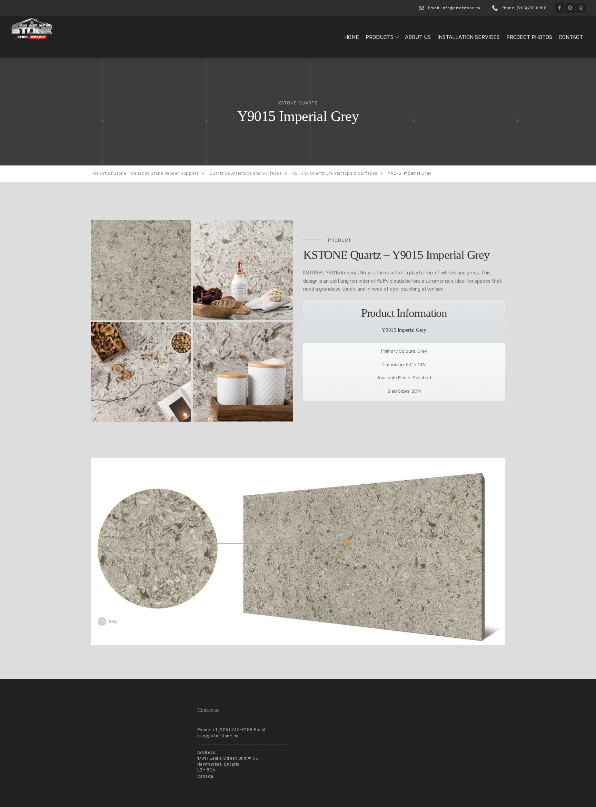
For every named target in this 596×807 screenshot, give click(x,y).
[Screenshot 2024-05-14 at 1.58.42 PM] (243, 372)
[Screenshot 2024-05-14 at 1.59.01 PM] (243, 270)
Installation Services (468, 37)
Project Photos (529, 37)
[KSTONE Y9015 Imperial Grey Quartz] (141, 270)
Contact (571, 37)
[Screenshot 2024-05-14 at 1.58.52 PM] (141, 372)
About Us (418, 37)
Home (351, 37)
